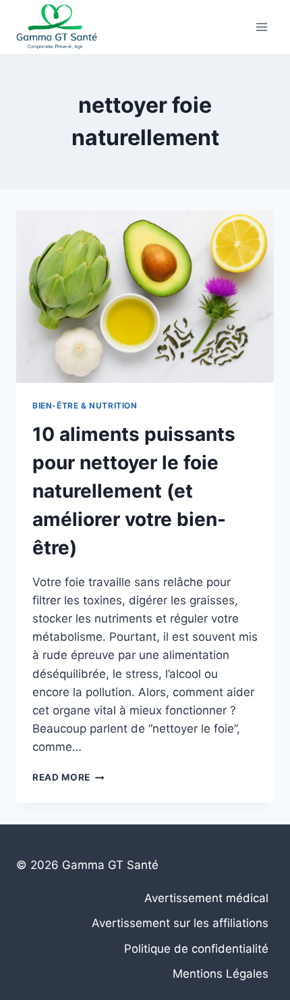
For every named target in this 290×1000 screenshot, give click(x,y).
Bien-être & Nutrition (85, 405)
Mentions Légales (220, 973)
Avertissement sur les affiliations (180, 923)
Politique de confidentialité (196, 948)
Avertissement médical (206, 898)
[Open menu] (261, 26)
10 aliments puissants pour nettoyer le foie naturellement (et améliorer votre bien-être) (133, 491)
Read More (68, 777)
